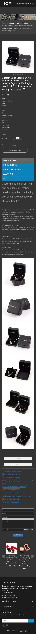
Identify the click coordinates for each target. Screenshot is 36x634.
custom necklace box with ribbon (12, 493)
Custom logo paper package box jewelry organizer (14, 482)
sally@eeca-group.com (10, 597)
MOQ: (3, 132)
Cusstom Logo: (6, 127)
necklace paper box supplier (11, 477)
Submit (18, 535)
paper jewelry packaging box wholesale (14, 486)
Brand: (3, 103)
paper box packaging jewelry (11, 489)
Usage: (3, 113)
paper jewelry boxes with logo (11, 502)
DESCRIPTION (9, 160)
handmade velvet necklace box (12, 471)
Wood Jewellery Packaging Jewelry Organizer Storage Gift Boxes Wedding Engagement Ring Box (11, 562)
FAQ (5, 178)
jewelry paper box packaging (11, 474)
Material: (4, 108)
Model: (3, 98)
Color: (3, 117)
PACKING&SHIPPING (12, 169)
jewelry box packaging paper (11, 499)
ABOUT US (8, 174)
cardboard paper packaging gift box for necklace (17, 496)
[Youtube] (7, 625)
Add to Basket (13, 150)
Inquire (13, 146)
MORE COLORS (10, 165)
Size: (3, 122)
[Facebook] (3, 625)
